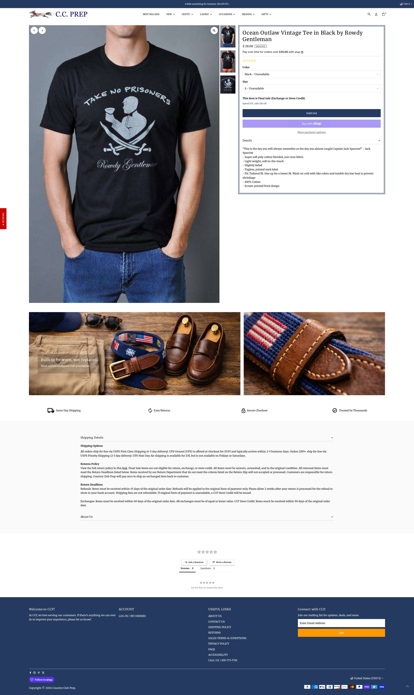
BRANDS (247, 14)
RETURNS (214, 632)
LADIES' (205, 14)
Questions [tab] (205, 568)
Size (245, 81)
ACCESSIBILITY (218, 654)
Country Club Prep (64, 688)
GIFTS (265, 14)
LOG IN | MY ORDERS (132, 616)
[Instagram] (34, 673)
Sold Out (311, 113)
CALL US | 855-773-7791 (222, 660)
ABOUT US (215, 616)
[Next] (42, 30)
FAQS (211, 649)
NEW (169, 14)
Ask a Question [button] (195, 562)
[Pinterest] (38, 673)
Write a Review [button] (223, 562)
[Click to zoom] (214, 30)
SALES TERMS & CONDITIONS (227, 638)
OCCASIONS (226, 14)
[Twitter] (43, 673)
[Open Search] (369, 14)
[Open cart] (383, 14)
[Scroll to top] (407, 686)
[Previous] (34, 30)
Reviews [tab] (185, 568)
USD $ (406, 4)
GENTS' (186, 14)
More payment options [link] (311, 132)
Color (246, 67)
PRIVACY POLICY (218, 643)
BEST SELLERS (151, 14)
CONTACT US (216, 621)
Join (341, 632)
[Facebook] (30, 673)
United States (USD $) (367, 678)
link (124, 468)
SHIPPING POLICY (219, 627)
